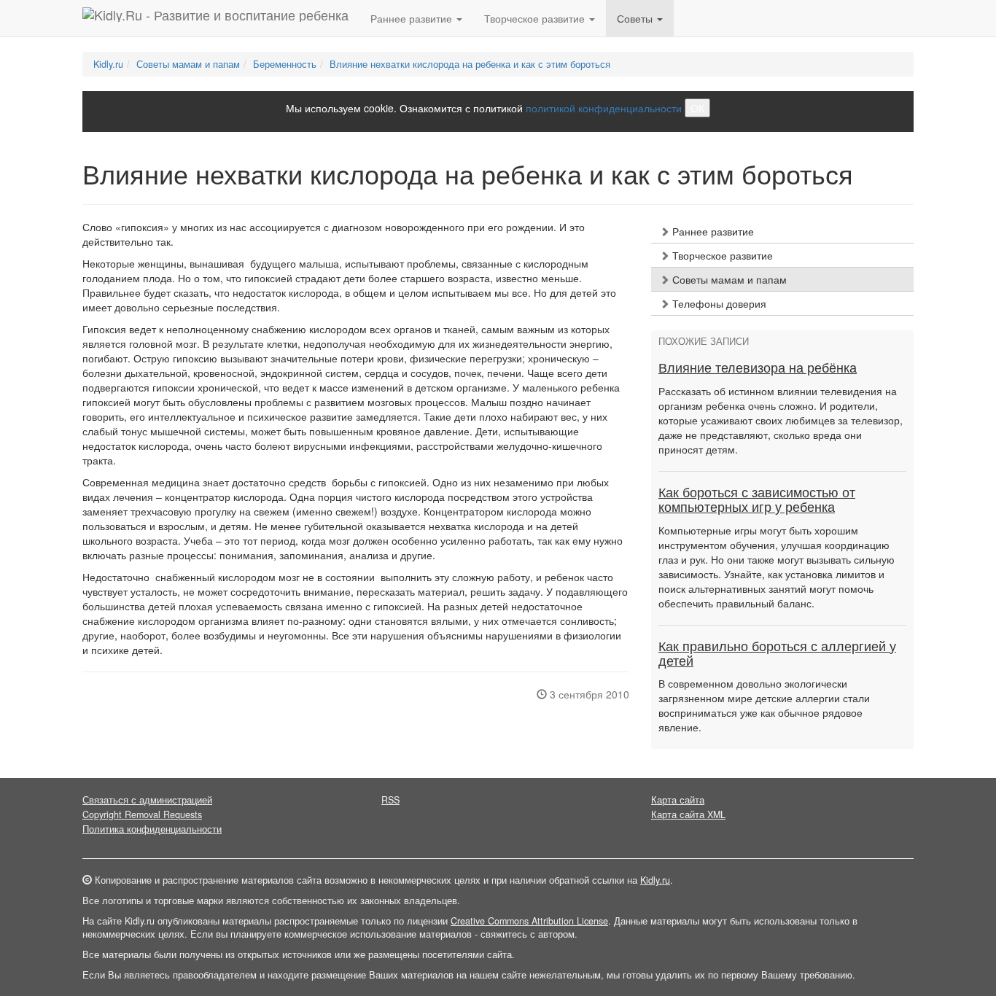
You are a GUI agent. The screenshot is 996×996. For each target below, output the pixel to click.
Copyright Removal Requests (142, 814)
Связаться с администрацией (147, 799)
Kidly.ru (108, 64)
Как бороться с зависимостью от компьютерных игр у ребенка (756, 500)
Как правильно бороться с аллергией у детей (777, 654)
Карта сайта (677, 799)
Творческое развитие (721, 255)
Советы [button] (636, 18)
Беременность (284, 64)
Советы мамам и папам (188, 64)
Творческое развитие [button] (536, 18)
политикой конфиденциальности (604, 108)
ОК (697, 108)
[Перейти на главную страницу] (215, 18)
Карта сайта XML (688, 814)
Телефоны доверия (717, 303)
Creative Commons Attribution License (529, 920)
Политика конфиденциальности (152, 829)
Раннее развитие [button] (412, 18)
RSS (390, 799)
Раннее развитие (711, 231)
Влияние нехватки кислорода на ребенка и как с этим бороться (470, 64)
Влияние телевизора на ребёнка (757, 368)
